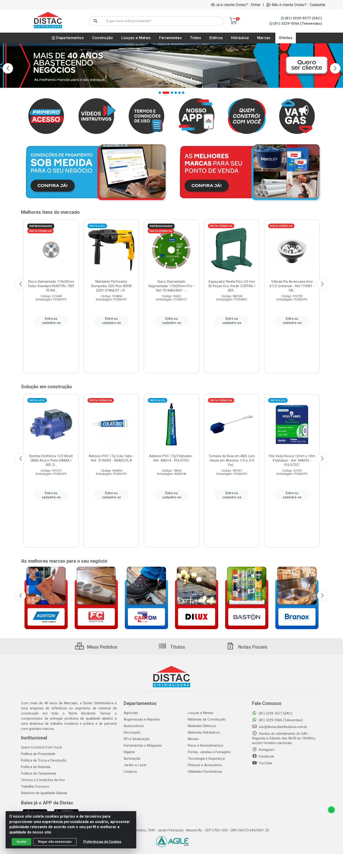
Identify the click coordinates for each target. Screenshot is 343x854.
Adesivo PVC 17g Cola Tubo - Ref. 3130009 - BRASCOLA (111, 458)
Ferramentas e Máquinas (143, 745)
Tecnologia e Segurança (206, 758)
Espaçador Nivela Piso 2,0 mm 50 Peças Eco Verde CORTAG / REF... (232, 286)
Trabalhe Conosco (35, 786)
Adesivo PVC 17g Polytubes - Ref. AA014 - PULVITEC (171, 458)
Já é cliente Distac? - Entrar (238, 5)
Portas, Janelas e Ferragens (209, 752)
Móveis (193, 739)
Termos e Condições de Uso (43, 780)
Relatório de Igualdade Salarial (44, 793)
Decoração (132, 732)
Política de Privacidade (38, 754)
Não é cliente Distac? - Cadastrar (299, 5)
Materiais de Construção (207, 719)
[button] (160, 93)
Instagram (266, 750)
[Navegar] (8, 68)
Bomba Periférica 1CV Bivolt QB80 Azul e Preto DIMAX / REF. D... (51, 460)
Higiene (129, 752)
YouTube (265, 763)
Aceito (21, 842)
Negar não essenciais (55, 842)
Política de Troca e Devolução (43, 760)
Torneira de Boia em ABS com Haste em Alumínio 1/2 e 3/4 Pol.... (232, 460)
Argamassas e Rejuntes (142, 719)
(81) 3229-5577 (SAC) (303, 18)
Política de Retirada (35, 767)
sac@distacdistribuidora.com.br (282, 727)
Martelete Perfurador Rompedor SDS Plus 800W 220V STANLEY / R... (111, 286)
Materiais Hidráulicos (204, 732)
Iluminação (132, 758)
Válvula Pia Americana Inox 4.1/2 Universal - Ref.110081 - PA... (292, 286)
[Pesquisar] (95, 21)
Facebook (266, 756)
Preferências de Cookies (102, 842)
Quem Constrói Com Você (41, 747)
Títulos (177, 647)
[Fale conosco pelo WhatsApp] (331, 809)
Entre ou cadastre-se (51, 321)
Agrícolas (131, 713)
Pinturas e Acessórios (205, 765)
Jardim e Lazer (135, 765)
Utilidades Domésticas (205, 771)
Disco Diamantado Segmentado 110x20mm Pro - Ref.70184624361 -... (171, 286)
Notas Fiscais (252, 647)
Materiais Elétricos (202, 726)
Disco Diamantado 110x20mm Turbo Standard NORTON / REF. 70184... (51, 286)
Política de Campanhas (38, 773)
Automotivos (134, 726)
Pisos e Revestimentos (205, 745)
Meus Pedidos (101, 647)
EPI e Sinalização (137, 739)
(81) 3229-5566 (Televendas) (297, 23)
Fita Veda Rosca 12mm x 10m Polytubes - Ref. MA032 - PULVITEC (292, 460)
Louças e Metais (200, 713)
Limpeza (130, 771)
